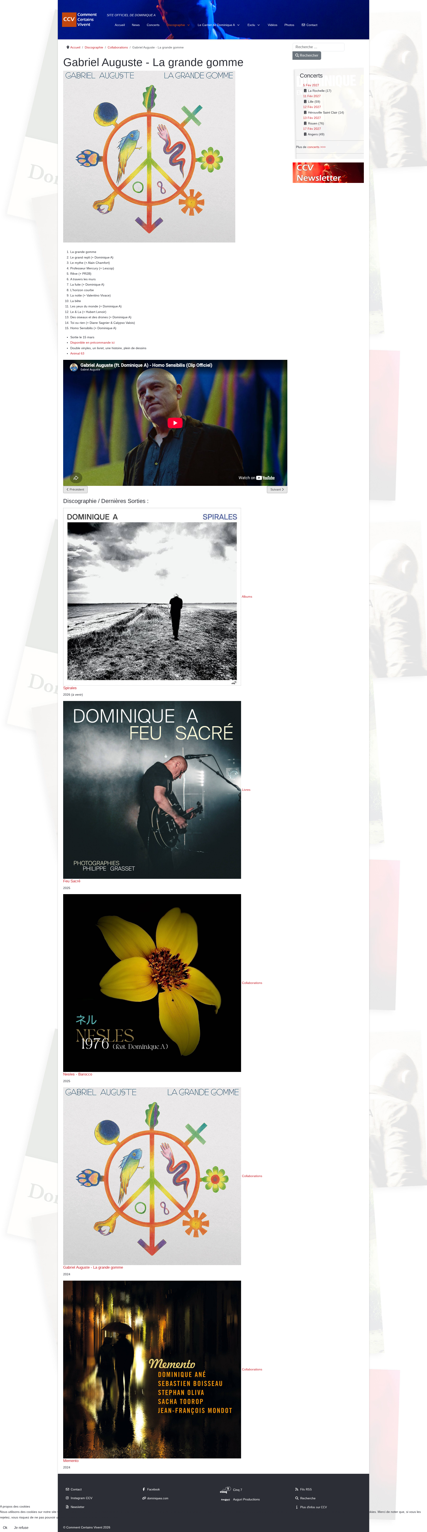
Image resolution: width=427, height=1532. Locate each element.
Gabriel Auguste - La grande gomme (93, 1267)
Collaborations (252, 983)
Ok (5, 1528)
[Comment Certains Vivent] (80, 19)
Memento (71, 1460)
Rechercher (308, 55)
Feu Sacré (71, 881)
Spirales (70, 688)
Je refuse (21, 1528)
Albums (247, 596)
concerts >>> (316, 147)
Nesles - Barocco (77, 1074)
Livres (246, 789)
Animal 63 (77, 353)
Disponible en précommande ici (92, 342)
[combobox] (318, 47)
